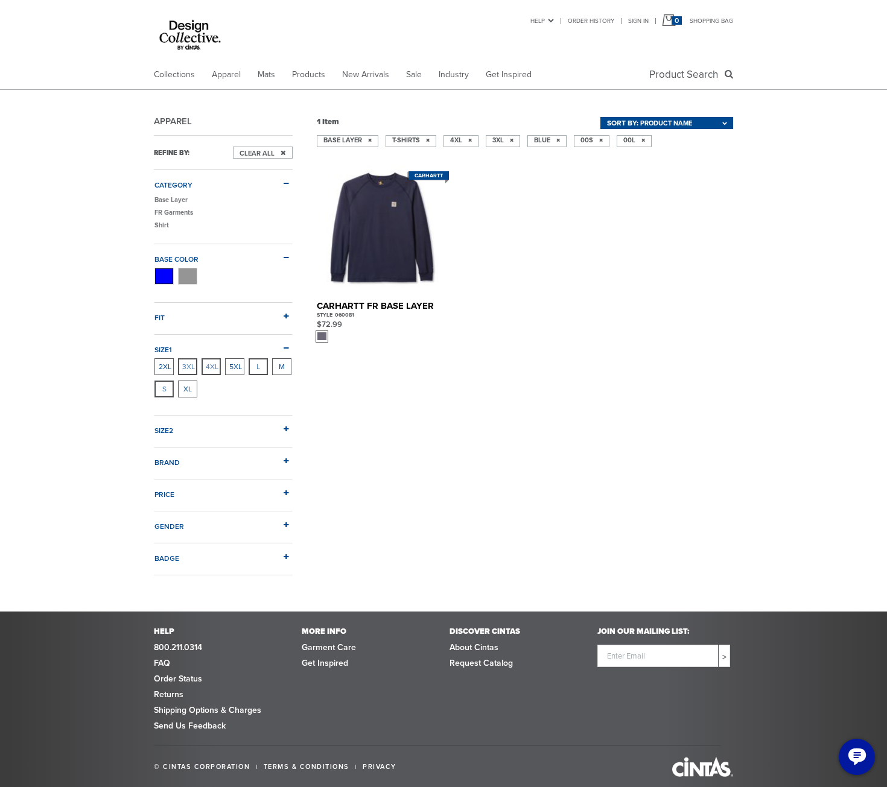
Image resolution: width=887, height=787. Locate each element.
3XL (188, 366)
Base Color (176, 259)
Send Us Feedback (190, 725)
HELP (537, 20)
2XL (165, 366)
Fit (159, 317)
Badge (166, 558)
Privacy (379, 766)
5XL (235, 366)
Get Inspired (509, 74)
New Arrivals (365, 74)
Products (308, 74)
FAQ (162, 663)
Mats (266, 74)
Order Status (178, 678)
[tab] (223, 180)
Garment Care (329, 647)
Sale (414, 74)
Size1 (163, 349)
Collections (174, 74)
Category (173, 185)
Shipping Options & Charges (207, 710)
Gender (169, 526)
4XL (212, 366)
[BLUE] (164, 276)
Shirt (161, 225)
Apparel (226, 74)
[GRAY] (188, 276)
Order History (591, 20)
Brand (167, 462)
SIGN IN (638, 20)
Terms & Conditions (306, 766)
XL (187, 389)
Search (686, 74)
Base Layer (171, 199)
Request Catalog (481, 663)
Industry (454, 74)
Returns (168, 694)
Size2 (163, 430)
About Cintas (474, 647)
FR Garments (173, 212)
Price (164, 494)
